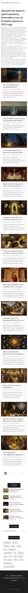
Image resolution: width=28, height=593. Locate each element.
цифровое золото (8, 563)
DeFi (15, 553)
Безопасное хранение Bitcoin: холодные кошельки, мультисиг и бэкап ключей (14, 252)
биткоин (19, 546)
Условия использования (16, 575)
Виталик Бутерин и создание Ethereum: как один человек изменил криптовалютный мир (13, 420)
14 (22, 473)
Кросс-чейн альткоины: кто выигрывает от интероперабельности (12, 386)
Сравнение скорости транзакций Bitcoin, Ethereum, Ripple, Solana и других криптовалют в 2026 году (13, 319)
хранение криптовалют (9, 566)
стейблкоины (21, 553)
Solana (5, 556)
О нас (7, 575)
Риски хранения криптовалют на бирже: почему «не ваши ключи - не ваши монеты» (13, 285)
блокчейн (15, 542)
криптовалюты (7, 542)
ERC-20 (10, 556)
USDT (15, 556)
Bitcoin (5, 549)
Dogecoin (20, 556)
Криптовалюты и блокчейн (9, 531)
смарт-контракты (8, 553)
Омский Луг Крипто (10, 3)
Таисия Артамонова (16, 89)
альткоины (6, 546)
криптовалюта (12, 549)
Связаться (14, 580)
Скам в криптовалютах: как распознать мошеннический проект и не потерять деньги (13, 151)
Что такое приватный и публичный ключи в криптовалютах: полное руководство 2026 (11, 86)
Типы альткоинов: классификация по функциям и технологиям (14, 453)
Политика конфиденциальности (11, 578)
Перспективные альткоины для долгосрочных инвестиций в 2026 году (14, 119)
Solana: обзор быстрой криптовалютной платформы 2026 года (13, 353)
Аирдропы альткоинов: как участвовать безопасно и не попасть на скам (12, 218)
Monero (15, 559)
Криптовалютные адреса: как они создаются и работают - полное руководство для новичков (13, 185)
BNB (5, 559)
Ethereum (13, 546)
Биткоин (21, 559)
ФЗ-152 (23, 578)
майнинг (10, 559)
